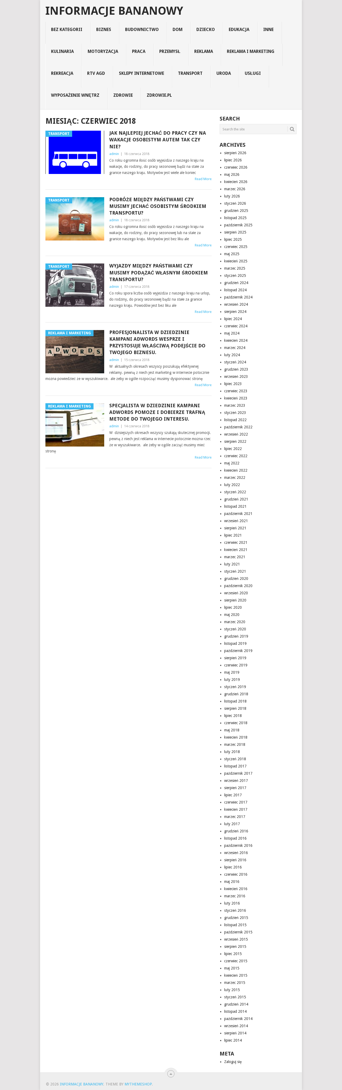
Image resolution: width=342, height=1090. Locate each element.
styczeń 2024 (235, 362)
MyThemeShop (138, 1084)
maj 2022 (231, 463)
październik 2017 (238, 773)
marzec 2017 (234, 816)
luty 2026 (232, 196)
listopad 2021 (235, 506)
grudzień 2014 (236, 1004)
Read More (203, 179)
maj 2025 (231, 254)
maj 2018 (231, 730)
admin (114, 154)
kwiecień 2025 (235, 261)
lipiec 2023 (233, 384)
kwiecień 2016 (235, 889)
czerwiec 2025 (235, 247)
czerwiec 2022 (235, 456)
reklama (203, 51)
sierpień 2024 (235, 311)
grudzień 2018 (236, 694)
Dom (177, 29)
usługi (253, 73)
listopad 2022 (235, 420)
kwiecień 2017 (235, 809)
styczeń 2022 (235, 492)
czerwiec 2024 (235, 326)
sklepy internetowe (141, 73)
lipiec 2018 (233, 715)
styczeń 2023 (235, 412)
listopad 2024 (235, 290)
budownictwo (142, 29)
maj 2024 (231, 333)
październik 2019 (238, 651)
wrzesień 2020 (236, 593)
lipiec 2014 (233, 1040)
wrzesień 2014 (236, 1026)
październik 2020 (238, 586)
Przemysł (169, 51)
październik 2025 (238, 225)
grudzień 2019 (236, 636)
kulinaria (62, 51)
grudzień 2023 (236, 369)
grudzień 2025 (236, 210)
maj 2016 (231, 881)
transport (190, 73)
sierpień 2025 (235, 232)
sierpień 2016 (235, 860)
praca (138, 51)
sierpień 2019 (235, 658)
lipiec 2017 (233, 795)
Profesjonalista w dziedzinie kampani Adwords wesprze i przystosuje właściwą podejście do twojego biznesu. (157, 342)
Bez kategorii (66, 29)
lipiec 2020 (233, 607)
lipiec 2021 (233, 535)
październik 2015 (238, 932)
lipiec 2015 (233, 954)
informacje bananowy (114, 11)
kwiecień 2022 (235, 470)
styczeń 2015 (235, 997)
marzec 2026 (234, 189)
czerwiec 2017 (235, 802)
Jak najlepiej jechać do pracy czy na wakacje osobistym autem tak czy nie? (157, 139)
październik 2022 (238, 427)
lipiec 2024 (233, 319)
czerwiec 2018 (235, 723)
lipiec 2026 (233, 160)
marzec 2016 (234, 896)
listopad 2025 (235, 218)
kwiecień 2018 (235, 737)
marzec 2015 (234, 982)
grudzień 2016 (236, 831)
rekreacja (62, 73)
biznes (103, 29)
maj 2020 (231, 614)
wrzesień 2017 (236, 780)
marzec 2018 (234, 744)
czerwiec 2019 (235, 665)
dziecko (205, 29)
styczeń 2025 (235, 275)
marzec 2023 (234, 405)
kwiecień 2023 (235, 398)
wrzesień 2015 (236, 939)
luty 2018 (232, 752)
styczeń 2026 (235, 203)
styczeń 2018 (235, 759)
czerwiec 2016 (235, 874)
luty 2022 (232, 485)
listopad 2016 (235, 838)
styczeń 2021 (235, 571)
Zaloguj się (233, 1062)
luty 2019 (232, 679)
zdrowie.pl (159, 95)
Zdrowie (123, 95)
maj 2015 (231, 968)
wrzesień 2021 (236, 521)
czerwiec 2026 (235, 167)
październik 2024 (238, 297)
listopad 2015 (235, 925)
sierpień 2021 (235, 528)
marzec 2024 (234, 348)
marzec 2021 (234, 557)
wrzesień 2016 (236, 853)
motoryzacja (103, 51)
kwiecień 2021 (235, 550)
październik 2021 (238, 513)
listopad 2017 (235, 766)
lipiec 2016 (233, 867)
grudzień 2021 (236, 499)
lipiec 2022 (233, 449)
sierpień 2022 (235, 441)
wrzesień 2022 (236, 434)
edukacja (239, 29)
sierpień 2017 (235, 788)
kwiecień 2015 (235, 975)
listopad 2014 (235, 1011)
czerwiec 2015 (235, 961)
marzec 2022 (234, 477)
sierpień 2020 (235, 600)
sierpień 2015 (235, 946)
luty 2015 (232, 990)
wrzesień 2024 (236, 304)
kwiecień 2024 (235, 340)
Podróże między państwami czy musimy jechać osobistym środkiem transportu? (157, 206)
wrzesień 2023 (236, 376)
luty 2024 (232, 355)
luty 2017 (232, 824)
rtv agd (96, 73)
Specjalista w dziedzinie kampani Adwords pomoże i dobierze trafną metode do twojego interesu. (157, 412)
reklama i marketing (250, 51)
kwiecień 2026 (235, 182)
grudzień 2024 (236, 283)
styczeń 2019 (235, 687)
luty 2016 (232, 903)
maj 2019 (231, 672)
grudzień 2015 (236, 918)
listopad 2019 (235, 643)
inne (268, 29)
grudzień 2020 (236, 578)
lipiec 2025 (233, 239)
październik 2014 (238, 1019)
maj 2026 (231, 174)
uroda (223, 73)
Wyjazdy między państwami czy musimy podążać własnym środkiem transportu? (158, 272)
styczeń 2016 (235, 910)
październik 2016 (238, 845)
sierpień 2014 (235, 1033)
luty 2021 (232, 564)
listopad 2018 (235, 701)
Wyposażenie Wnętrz (75, 95)
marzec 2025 (234, 268)
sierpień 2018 (235, 708)
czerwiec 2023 (235, 391)
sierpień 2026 (235, 153)
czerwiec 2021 (235, 542)
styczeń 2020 (235, 629)
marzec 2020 (234, 622)
